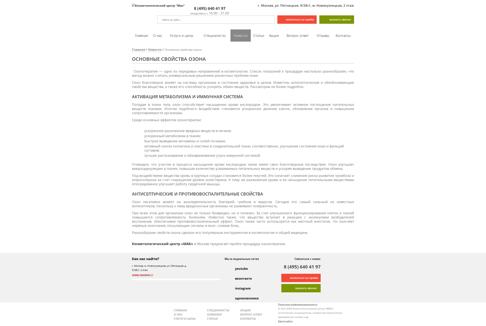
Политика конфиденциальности (297, 304)
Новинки (214, 314)
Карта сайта (285, 321)
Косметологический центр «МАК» (162, 243)
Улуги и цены (185, 318)
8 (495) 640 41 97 (302, 267)
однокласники (239, 298)
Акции (274, 35)
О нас (157, 35)
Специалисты (215, 35)
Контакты (343, 35)
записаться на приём (300, 19)
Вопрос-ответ (297, 35)
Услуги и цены (181, 35)
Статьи (258, 35)
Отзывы (323, 35)
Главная (141, 35)
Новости (241, 35)
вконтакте (239, 278)
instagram (239, 288)
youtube (239, 269)
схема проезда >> (142, 274)
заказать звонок (340, 19)
